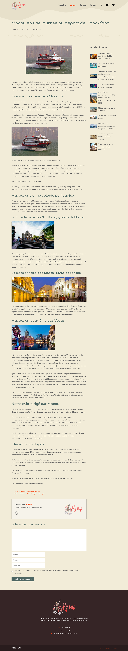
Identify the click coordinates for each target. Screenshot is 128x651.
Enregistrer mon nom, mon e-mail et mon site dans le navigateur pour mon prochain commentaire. (46, 571)
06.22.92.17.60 (65, 630)
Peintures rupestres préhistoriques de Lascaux (105, 136)
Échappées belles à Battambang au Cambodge (29, 494)
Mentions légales (104, 648)
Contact (114, 648)
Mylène (29, 504)
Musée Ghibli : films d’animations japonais (27, 492)
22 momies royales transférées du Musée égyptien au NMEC (106, 56)
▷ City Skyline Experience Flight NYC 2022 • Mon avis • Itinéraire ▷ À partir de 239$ (106, 97)
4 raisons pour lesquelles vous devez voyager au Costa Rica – (107, 126)
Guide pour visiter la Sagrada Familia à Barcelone (105, 147)
